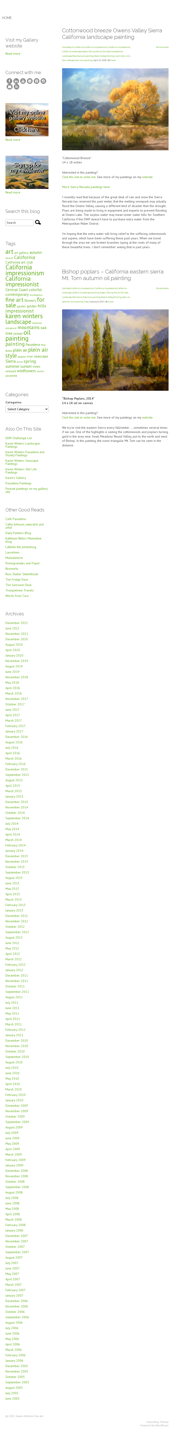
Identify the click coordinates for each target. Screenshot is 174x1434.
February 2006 (15, 1355)
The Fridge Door (16, 579)
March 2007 (13, 1285)
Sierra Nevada (68, 60)
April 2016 (12, 753)
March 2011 (13, 1024)
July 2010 (11, 1068)
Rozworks (11, 569)
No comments (162, 47)
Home (7, 18)
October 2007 (15, 1247)
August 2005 (14, 1388)
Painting (110, 56)
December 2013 (16, 856)
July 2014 (11, 824)
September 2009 (17, 1122)
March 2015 (13, 791)
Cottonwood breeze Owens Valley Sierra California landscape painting (112, 33)
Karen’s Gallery (15, 478)
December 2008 (16, 1171)
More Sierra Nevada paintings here (86, 187)
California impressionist (119, 47)
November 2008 (16, 1176)
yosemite (11, 376)
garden (21, 306)
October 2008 (15, 1182)
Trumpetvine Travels (19, 590)
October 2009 (15, 1116)
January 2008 (14, 1230)
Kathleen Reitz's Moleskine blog (23, 540)
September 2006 (17, 1317)
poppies (22, 356)
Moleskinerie (14, 558)
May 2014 (12, 829)
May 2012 (12, 948)
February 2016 (15, 764)
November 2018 (16, 677)
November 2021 (16, 634)
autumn (35, 252)
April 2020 (12, 650)
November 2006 (16, 1306)
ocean (18, 333)
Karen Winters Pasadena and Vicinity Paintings (24, 453)
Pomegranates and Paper (22, 563)
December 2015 (16, 769)
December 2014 (16, 802)
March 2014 (13, 840)
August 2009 (14, 1127)
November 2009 (16, 1111)
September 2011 (17, 992)
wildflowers (26, 370)
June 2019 (12, 672)
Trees (86, 301)
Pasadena (33, 344)
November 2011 (16, 981)
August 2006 (14, 1323)
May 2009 (12, 1144)
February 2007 (15, 1290)
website (147, 177)
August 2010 (14, 1062)
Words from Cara (17, 596)
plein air (20, 350)
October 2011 (15, 986)
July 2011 (11, 1003)
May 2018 (12, 683)
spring (30, 361)
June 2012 (12, 943)
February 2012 (15, 965)
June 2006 (12, 1333)
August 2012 (14, 937)
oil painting (88, 56)
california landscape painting (85, 292)
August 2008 (14, 1192)
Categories (13, 402)
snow (20, 361)
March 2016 (13, 758)
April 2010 (12, 1084)
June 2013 (12, 883)
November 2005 (16, 1371)
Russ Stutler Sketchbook (21, 574)
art (9, 251)
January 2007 (14, 1295)
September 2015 (17, 775)
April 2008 (12, 1214)
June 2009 (12, 1138)
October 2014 (15, 813)
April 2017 (12, 715)
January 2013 (14, 910)
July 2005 (11, 1393)
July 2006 (11, 1328)
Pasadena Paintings (18, 483)
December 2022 (16, 623)
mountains (28, 327)
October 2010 (15, 1051)
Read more (12, 54)
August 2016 (14, 742)
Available (66, 47)
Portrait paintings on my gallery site (26, 490)
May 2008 (12, 1209)
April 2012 (12, 954)
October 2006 (15, 1312)
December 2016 (16, 737)
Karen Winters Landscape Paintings (22, 445)
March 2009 (13, 1154)
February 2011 (15, 1030)
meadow (37, 323)
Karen (113, 60)
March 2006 (13, 1350)
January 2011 (14, 1035)
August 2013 (14, 878)
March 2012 (13, 959)
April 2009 (12, 1149)
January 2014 (14, 851)
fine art (99, 51)
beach (9, 258)
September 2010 (17, 1057)
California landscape (71, 51)
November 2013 (16, 861)
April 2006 (12, 1344)
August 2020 (14, 645)
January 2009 (14, 1165)
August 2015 (14, 780)
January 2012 (14, 970)
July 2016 (11, 748)
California (79, 47)
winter (40, 371)
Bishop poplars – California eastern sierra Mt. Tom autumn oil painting (113, 274)
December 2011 (16, 975)
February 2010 (15, 1095)
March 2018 (13, 693)
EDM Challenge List (18, 438)
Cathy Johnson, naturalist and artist (24, 526)
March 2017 (13, 720)
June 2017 (12, 710)
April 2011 (12, 1019)
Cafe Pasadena (15, 519)
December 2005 (16, 1366)
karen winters (24, 316)
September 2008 (17, 1187)
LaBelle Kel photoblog (20, 547)
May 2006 (12, 1339)
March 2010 (13, 1089)
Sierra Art (125, 56)
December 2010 (16, 1040)
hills (42, 305)
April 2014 (12, 834)
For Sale (106, 51)
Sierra (10, 361)
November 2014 (16, 807)
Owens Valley (100, 56)
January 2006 (14, 1361)
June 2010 (12, 1073)
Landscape (67, 56)
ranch (118, 56)
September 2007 (17, 1252)
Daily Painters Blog (18, 533)
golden (32, 306)
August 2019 (14, 666)
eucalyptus (36, 295)
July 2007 (11, 1263)
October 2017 (15, 704)
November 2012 (16, 921)
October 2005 (15, 1377)
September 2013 (17, 872)
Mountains (77, 56)
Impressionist (117, 51)
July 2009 (11, 1133)
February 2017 (15, 726)
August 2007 (14, 1257)
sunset (26, 366)
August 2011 (14, 997)
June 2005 (12, 1398)
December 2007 (16, 1236)
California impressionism (96, 47)
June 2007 (12, 1268)
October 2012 (15, 927)
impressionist (19, 311)
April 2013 (12, 894)
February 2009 (15, 1160)
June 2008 (12, 1203)
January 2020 (14, 655)
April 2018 (12, 688)
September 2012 (17, 932)
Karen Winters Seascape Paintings (22, 462)
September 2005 (17, 1382)
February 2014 (15, 845)
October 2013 (15, 867)
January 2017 (14, 731)
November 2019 (16, 661)
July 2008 (11, 1198)
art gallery (21, 253)
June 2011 (12, 1008)
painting (15, 344)
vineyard (10, 371)
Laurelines (12, 552)
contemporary (17, 294)
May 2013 (12, 889)
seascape (41, 356)
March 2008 (13, 1219)
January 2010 (14, 1100)
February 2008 (15, 1225)
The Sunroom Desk (18, 585)
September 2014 (17, 818)
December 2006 (16, 1301)
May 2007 (12, 1274)
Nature (86, 297)
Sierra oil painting (83, 60)
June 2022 (12, 628)
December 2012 (16, 916)
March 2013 (13, 899)
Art (72, 47)
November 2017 (16, 699)
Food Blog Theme (158, 1422)
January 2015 (14, 796)
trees (36, 366)
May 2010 (12, 1078)
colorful (35, 289)
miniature (11, 328)
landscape (18, 321)
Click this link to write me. (79, 177)
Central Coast (16, 289)
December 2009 (16, 1106)
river (30, 356)
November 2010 (16, 1046)
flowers (30, 300)
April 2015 (12, 786)
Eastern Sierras (88, 51)
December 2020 (16, 639)
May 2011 (12, 1013)
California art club (19, 262)
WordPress (162, 1425)
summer (12, 366)
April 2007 (12, 1279)
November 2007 (16, 1241)
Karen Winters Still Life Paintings (21, 470)
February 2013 (15, 905)
